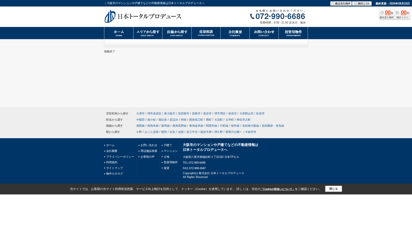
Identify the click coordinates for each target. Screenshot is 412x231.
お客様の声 (147, 156)
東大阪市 (169, 113)
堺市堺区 (220, 113)
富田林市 (183, 113)
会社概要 (111, 151)
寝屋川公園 (232, 131)
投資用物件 (171, 162)
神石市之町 (244, 119)
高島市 (196, 113)
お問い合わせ (149, 145)
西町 (209, 119)
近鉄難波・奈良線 (273, 125)
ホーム (110, 145)
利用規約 (111, 162)
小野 (139, 131)
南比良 (163, 119)
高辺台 (174, 119)
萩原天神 (206, 131)
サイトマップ (114, 168)
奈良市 (232, 113)
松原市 (260, 113)
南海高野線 (179, 125)
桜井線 (235, 125)
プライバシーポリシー (120, 156)
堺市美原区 (154, 113)
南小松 (151, 119)
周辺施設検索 (149, 151)
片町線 (224, 125)
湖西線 (140, 125)
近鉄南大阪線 (250, 125)
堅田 (164, 131)
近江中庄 (192, 131)
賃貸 (166, 168)
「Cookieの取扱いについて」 (278, 189)
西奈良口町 (196, 119)
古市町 (230, 119)
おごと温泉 (152, 131)
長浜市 (207, 113)
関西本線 (211, 125)
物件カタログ (114, 173)
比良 (172, 131)
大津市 (140, 113)
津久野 (218, 131)
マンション (171, 151)
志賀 (181, 131)
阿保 (183, 119)
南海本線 (153, 125)
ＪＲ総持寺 (249, 131)
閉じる (333, 188)
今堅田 (140, 119)
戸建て (168, 145)
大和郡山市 (246, 113)
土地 (166, 156)
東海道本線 (196, 125)
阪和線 (165, 125)
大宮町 (218, 119)
